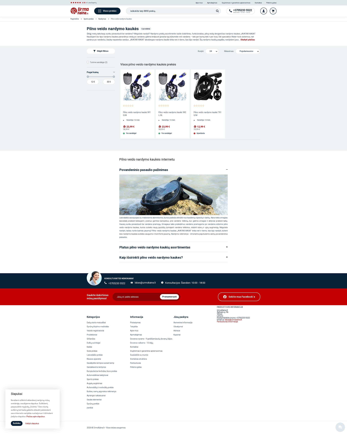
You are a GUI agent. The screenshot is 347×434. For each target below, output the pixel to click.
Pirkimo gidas (271, 3)
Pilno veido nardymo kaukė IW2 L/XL (172, 113)
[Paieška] (217, 11)
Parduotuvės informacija (227, 321)
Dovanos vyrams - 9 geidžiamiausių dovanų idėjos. (151, 339)
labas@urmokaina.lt (145, 282)
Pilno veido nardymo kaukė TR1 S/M (207, 113)
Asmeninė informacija (183, 322)
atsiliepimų (92, 3)
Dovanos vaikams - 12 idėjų (141, 343)
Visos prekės (109, 11)
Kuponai (177, 335)
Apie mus (199, 3)
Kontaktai (258, 3)
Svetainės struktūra (138, 359)
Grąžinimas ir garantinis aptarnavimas (236, 3)
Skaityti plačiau (247, 39)
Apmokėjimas (212, 3)
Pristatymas (135, 322)
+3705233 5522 (116, 283)
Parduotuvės (135, 363)
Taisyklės (134, 327)
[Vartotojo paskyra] (263, 11)
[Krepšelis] (273, 11)
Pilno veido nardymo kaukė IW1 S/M (137, 113)
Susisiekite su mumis (139, 355)
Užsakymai (178, 327)
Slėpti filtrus (102, 51)
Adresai (177, 331)
